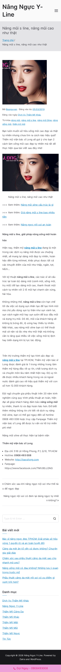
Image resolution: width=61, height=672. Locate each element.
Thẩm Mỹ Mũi (10, 627)
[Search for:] (30, 518)
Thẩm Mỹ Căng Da (13, 611)
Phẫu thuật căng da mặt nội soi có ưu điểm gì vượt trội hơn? (28, 579)
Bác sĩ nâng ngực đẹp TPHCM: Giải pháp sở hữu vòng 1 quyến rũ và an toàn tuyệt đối (29, 541)
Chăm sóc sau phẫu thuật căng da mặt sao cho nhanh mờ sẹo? (29, 560)
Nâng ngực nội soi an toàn (36, 224)
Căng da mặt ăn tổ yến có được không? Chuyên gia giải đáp (29, 550)
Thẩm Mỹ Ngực (11, 633)
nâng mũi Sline (44, 120)
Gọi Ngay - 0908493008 (32, 668)
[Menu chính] (56, 11)
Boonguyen (11, 109)
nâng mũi (15, 120)
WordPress (35, 659)
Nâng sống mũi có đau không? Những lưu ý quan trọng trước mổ (30, 570)
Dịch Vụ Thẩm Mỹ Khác (29, 114)
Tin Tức (6, 638)
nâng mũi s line (28, 120)
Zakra (22, 659)
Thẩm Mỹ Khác (10, 616)
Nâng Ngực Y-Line (12, 606)
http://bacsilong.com (27, 459)
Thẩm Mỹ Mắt (10, 622)
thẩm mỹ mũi (19, 124)
